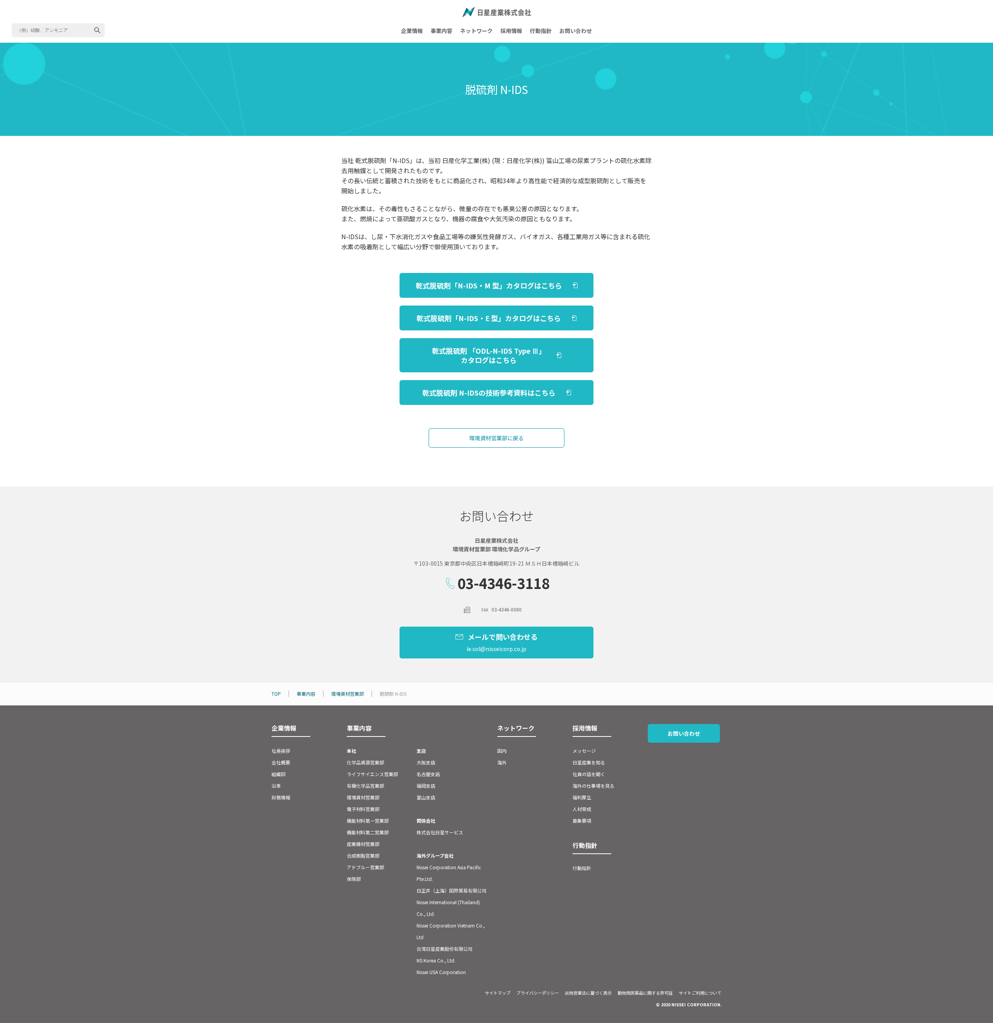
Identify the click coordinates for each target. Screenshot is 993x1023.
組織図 (278, 774)
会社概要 (281, 762)
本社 (351, 750)
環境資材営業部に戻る (496, 438)
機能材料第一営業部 (368, 820)
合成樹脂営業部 (363, 855)
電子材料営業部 (363, 809)
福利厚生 (582, 797)
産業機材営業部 (363, 844)
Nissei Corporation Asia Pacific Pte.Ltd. (449, 873)
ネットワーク (476, 31)
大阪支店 (426, 762)
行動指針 (541, 31)
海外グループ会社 (435, 855)
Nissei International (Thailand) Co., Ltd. (448, 908)
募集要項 (582, 820)
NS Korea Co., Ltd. (436, 960)
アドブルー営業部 (365, 867)
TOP (276, 693)
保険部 (354, 878)
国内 (502, 750)
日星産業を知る (589, 762)
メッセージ (584, 750)
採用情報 (511, 31)
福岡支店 (426, 785)
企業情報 (412, 31)
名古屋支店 (428, 774)
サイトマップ (497, 993)
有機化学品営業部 (365, 785)
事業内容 (441, 31)
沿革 (276, 785)
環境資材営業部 (347, 693)
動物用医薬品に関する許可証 (645, 993)
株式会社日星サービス (440, 832)
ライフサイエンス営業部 (372, 774)
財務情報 (281, 797)
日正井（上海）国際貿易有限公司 (451, 890)
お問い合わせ (575, 31)
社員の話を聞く (589, 774)
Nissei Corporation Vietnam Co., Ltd (451, 931)
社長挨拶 (281, 750)
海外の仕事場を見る (593, 785)
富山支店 (426, 797)
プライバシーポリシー (537, 993)
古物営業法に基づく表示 (588, 993)
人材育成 (582, 809)
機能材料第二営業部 (368, 832)
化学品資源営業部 (365, 762)
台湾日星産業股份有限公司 (444, 948)
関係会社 (426, 820)
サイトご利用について (700, 993)
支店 (421, 750)
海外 (502, 762)
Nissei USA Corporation (441, 972)
